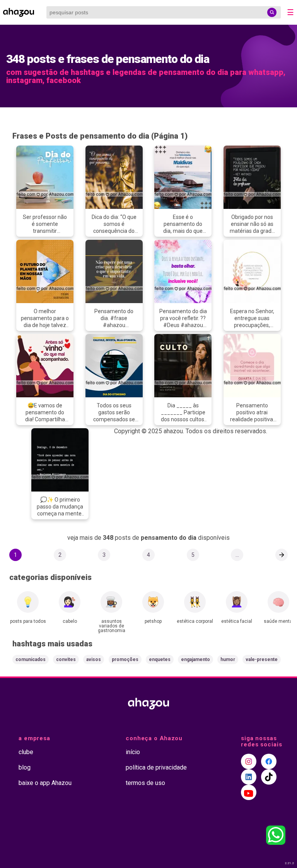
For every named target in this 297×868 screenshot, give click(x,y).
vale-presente (262, 659)
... (237, 555)
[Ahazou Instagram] (248, 761)
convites (66, 659)
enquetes (160, 659)
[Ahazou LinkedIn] (248, 777)
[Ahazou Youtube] (248, 792)
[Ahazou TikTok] (269, 777)
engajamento (195, 659)
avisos (93, 659)
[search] (272, 12)
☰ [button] (290, 12)
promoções (125, 659)
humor (227, 659)
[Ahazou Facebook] (269, 761)
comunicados (30, 659)
